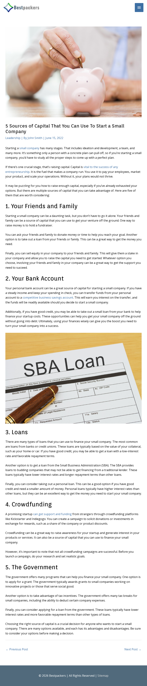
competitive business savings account (48, 297)
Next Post (132, 649)
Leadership (12, 138)
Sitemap (103, 676)
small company (29, 148)
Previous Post (17, 649)
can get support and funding (52, 514)
